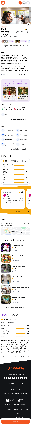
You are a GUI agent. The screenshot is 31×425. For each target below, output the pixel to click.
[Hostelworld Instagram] (13, 378)
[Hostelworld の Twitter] (9, 378)
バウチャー (9, 413)
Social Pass (24, 393)
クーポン (25, 409)
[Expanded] (4, 356)
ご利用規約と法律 (17, 409)
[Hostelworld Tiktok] (25, 378)
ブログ (10, 389)
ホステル (4, 26)
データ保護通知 (7, 409)
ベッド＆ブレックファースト (11, 393)
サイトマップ (11, 417)
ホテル (21, 389)
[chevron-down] (18, 321)
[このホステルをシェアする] (28, 24)
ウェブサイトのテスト (19, 413)
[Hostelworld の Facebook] (5, 378)
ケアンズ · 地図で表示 (10, 36)
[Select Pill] (20, 3)
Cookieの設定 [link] (19, 417)
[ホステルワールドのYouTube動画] (17, 378)
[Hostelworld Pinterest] (21, 378)
